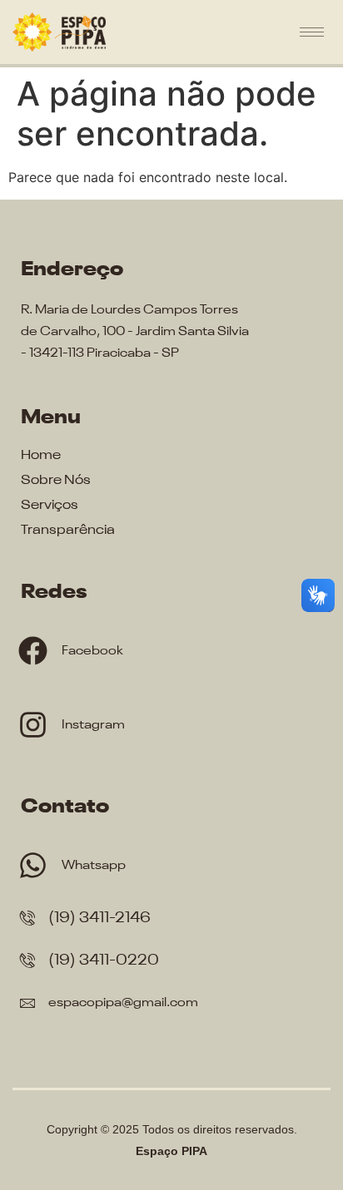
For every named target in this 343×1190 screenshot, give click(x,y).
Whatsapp (94, 865)
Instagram (93, 724)
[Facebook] (32, 650)
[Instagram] (32, 724)
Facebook (92, 650)
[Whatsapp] (32, 865)
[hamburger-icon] (312, 32)
